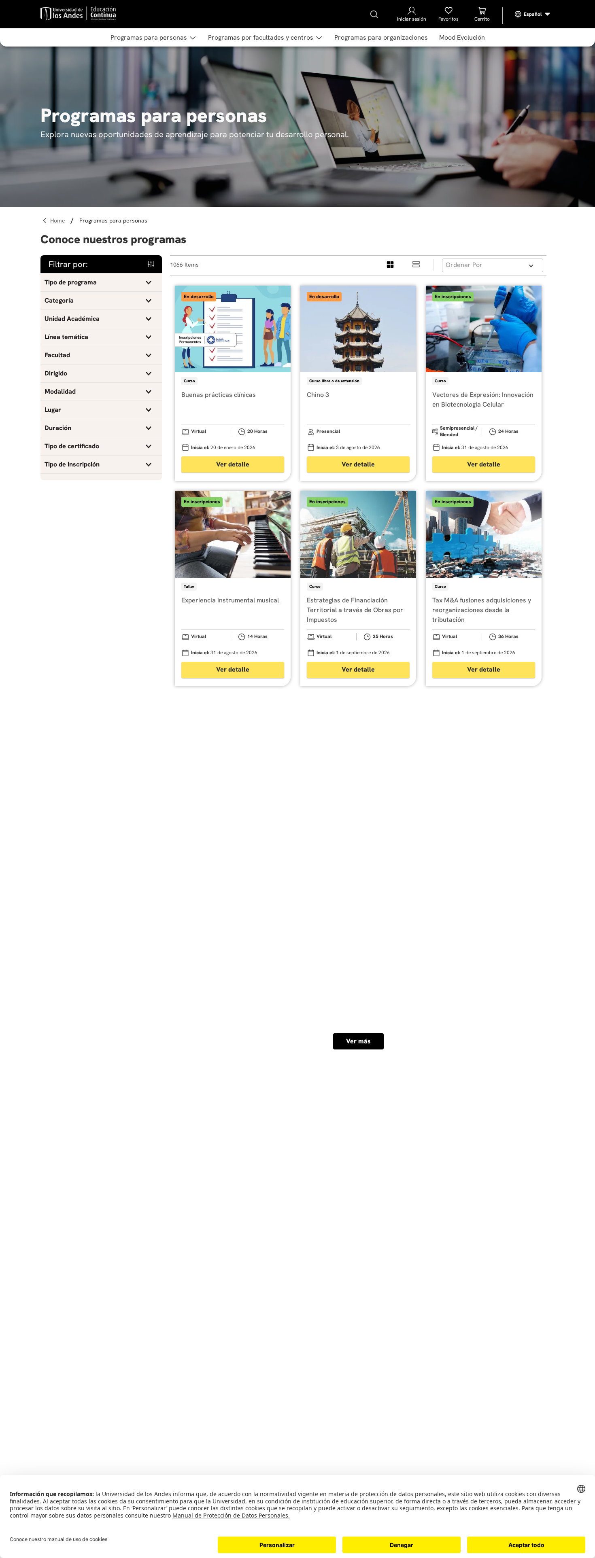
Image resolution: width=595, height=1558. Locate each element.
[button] (101, 282)
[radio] (391, 265)
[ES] (533, 14)
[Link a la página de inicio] (59, 220)
